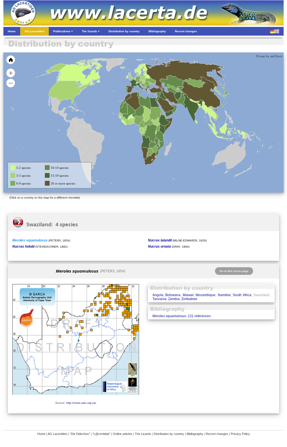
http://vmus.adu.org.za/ (81, 402)
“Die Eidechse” (80, 434)
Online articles (122, 434)
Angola (157, 295)
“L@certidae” (101, 434)
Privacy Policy (240, 434)
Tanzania (159, 299)
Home (41, 434)
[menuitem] (172, 105)
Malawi (188, 295)
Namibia (224, 295)
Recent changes (217, 434)
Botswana (172, 295)
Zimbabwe (189, 299)
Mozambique (206, 295)
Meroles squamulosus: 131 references (181, 316)
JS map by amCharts (269, 56)
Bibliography (195, 434)
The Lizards (143, 434)
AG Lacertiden (57, 434)
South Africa (242, 295)
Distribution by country (169, 434)
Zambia (174, 299)
